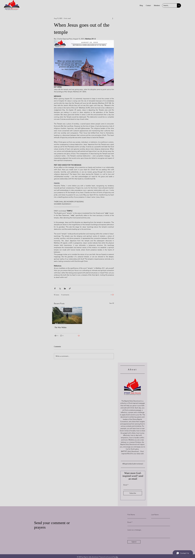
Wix (117, 557)
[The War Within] (67, 315)
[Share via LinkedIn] (65, 288)
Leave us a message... (134, 530)
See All (111, 303)
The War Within (60, 327)
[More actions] (112, 18)
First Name (131, 514)
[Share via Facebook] (55, 288)
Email (125, 485)
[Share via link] (70, 288)
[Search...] (179, 5)
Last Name (155, 514)
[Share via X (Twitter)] (60, 288)
